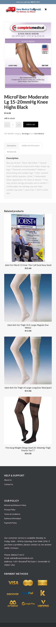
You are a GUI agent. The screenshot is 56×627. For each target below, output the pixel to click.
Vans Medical (39, 134)
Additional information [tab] (31, 145)
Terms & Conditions (12, 514)
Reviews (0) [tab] (11, 152)
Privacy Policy (9, 509)
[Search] (33, 9)
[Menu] (39, 9)
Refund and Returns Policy (15, 505)
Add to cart (30, 124)
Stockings (25, 134)
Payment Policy (10, 523)
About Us (8, 480)
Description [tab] (11, 145)
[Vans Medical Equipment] (23, 9)
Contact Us (8, 484)
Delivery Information (12, 518)
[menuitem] (33, 9)
